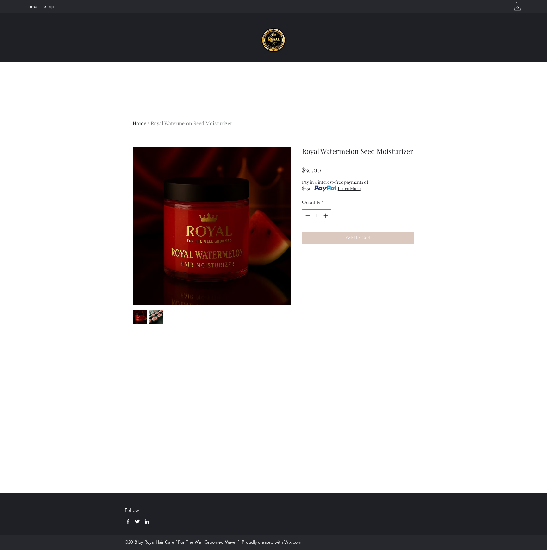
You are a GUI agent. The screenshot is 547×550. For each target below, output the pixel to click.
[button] (517, 6)
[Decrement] (307, 215)
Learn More (349, 188)
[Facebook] (128, 521)
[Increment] (326, 215)
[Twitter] (137, 521)
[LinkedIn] (147, 521)
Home (139, 123)
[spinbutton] (316, 215)
